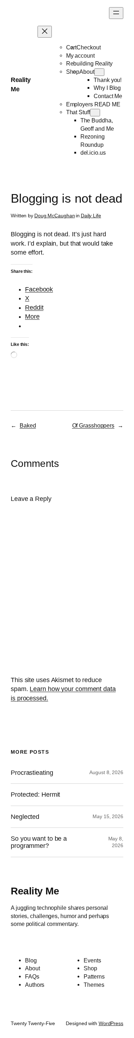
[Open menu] (116, 13)
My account (80, 55)
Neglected (25, 816)
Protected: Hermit (35, 794)
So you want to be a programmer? (39, 842)
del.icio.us (93, 152)
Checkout (88, 47)
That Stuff (78, 112)
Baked (28, 425)
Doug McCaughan (54, 215)
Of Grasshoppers (93, 425)
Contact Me (108, 96)
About (86, 71)
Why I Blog (107, 88)
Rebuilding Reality (89, 63)
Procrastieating (32, 772)
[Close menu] (45, 32)
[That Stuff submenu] (95, 112)
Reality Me (35, 891)
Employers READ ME (93, 104)
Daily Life (91, 215)
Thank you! (107, 80)
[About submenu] (99, 72)
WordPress (111, 1023)
